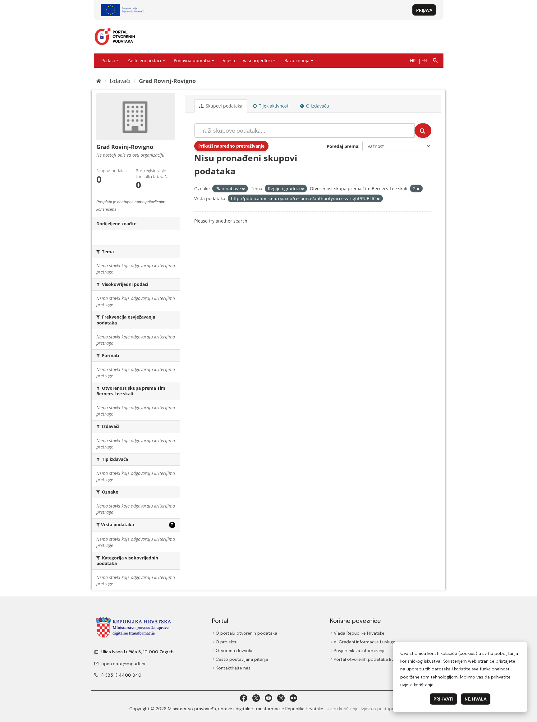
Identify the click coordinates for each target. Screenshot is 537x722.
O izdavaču (317, 106)
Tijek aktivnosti (274, 106)
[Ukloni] (243, 188)
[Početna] (98, 81)
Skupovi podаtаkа (223, 106)
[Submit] (423, 130)
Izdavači (120, 81)
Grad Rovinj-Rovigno (167, 81)
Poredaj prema (342, 146)
